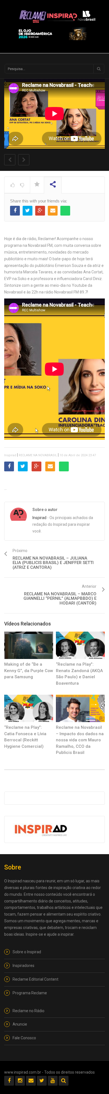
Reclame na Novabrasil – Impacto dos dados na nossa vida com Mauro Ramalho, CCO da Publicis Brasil (80, 740)
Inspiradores (23, 965)
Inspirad (10, 455)
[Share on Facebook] (15, 211)
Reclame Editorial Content (35, 979)
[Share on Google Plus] (40, 211)
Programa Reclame (30, 993)
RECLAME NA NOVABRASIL (38, 455)
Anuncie (20, 1024)
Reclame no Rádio (28, 1011)
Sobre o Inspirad (27, 952)
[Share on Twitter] (27, 211)
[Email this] (53, 211)
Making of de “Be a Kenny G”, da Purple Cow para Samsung (28, 670)
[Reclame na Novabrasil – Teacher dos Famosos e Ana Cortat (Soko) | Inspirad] (57, 15)
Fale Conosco (24, 1038)
